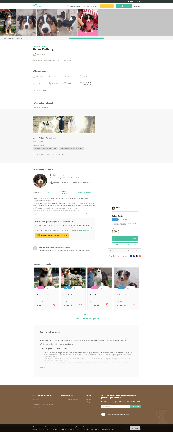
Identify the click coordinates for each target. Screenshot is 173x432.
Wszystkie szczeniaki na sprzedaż (87, 319)
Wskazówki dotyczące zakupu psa (43, 404)
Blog (88, 402)
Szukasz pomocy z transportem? (120, 250)
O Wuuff (89, 399)
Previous (32, 289)
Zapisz (12, 11)
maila (127, 414)
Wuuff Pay (94, 6)
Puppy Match (37, 407)
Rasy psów (36, 399)
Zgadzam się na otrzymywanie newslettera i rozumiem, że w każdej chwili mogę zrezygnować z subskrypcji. (121, 402)
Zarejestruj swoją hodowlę (70, 399)
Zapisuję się (136, 406)
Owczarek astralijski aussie (119, 214)
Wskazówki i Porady (75, 6)
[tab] (36, 107)
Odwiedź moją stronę (84, 192)
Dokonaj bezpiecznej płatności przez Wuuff (53, 235)
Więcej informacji (108, 429)
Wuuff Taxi (85, 6)
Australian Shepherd (42, 291)
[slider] (86, 38)
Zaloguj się (137, 6)
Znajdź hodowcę (125, 6)
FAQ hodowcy (66, 402)
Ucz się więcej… (85, 230)
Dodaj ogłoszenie (106, 6)
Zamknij (135, 428)
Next (141, 289)
